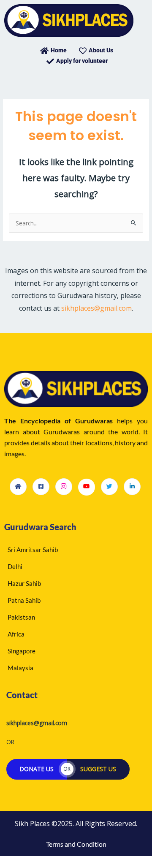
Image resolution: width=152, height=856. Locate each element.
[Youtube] (86, 487)
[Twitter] (109, 486)
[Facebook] (41, 486)
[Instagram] (63, 486)
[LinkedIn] (132, 486)
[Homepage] (18, 486)
